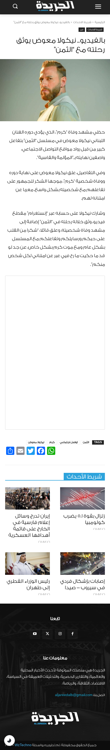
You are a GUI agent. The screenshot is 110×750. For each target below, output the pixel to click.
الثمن (86, 442)
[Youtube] (35, 634)
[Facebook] (73, 634)
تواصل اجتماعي (69, 442)
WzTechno (23, 745)
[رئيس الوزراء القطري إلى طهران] (27, 563)
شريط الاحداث (82, 22)
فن (81, 29)
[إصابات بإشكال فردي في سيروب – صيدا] (82, 563)
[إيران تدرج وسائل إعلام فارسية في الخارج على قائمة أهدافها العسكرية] (27, 498)
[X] (47, 634)
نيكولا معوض (36, 442)
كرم (52, 442)
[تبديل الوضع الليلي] (9, 740)
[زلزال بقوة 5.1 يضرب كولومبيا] (82, 498)
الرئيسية (100, 22)
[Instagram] (60, 634)
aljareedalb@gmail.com (74, 695)
